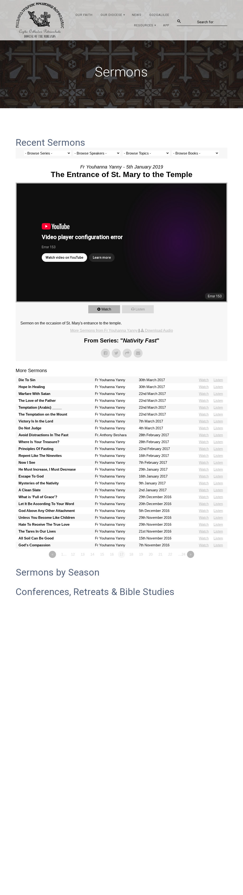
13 (82, 554)
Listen (140, 309)
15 (102, 554)
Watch (106, 309)
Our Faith (84, 15)
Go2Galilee (159, 15)
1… (64, 554)
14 (92, 554)
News (136, 15)
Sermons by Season (57, 572)
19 (141, 554)
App (166, 25)
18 (131, 554)
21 (160, 554)
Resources (143, 25)
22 (170, 554)
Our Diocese (111, 15)
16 (112, 554)
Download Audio (159, 330)
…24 (181, 554)
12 (73, 554)
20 (151, 554)
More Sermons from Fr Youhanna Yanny (104, 330)
